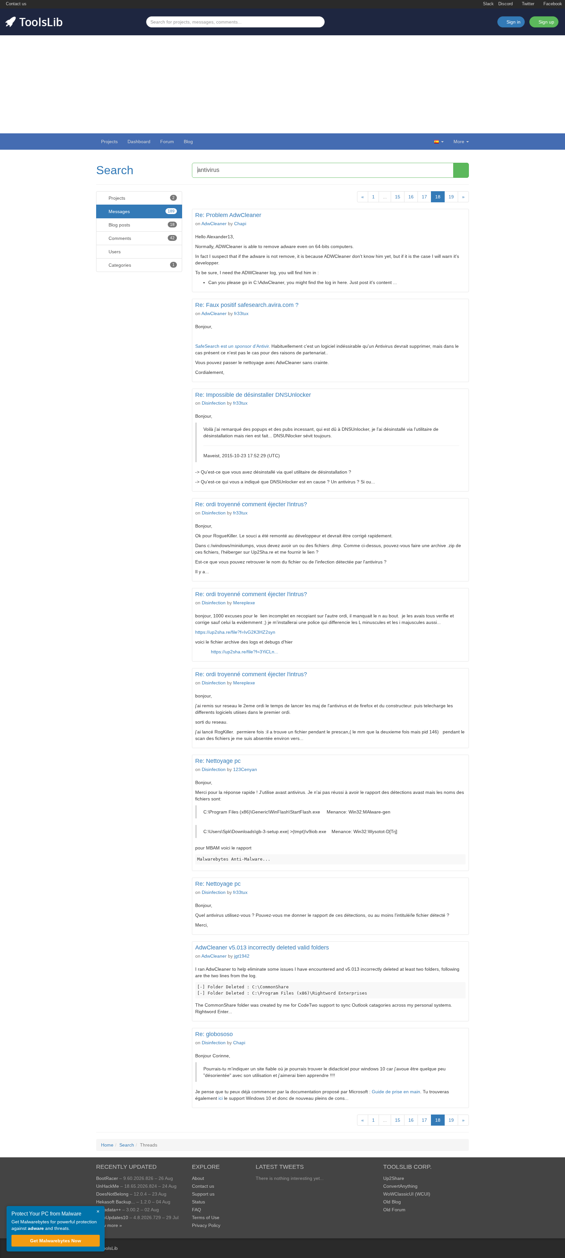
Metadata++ (108, 1209)
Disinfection (214, 403)
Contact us (15, 4)
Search (114, 170)
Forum (167, 141)
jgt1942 (241, 956)
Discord (505, 4)
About (198, 1178)
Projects (109, 141)
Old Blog (392, 1201)
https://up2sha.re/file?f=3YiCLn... (244, 651)
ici (220, 1098)
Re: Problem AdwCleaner (228, 215)
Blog (188, 141)
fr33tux (241, 313)
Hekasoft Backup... (115, 1201)
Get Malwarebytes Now (55, 1240)
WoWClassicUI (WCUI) (406, 1194)
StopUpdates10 (112, 1217)
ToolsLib (109, 1248)
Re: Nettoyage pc (218, 761)
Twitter (527, 4)
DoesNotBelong (112, 1194)
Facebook (552, 4)
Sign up (545, 22)
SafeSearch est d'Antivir (232, 346)
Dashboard (139, 141)
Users (114, 251)
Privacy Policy (206, 1225)
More (459, 141)
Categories (141, 265)
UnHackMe (107, 1186)
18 (437, 196)
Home (107, 1145)
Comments (141, 238)
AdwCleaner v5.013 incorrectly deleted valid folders (262, 947)
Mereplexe (244, 602)
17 (424, 196)
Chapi (240, 223)
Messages (141, 211)
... (385, 196)
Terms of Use (205, 1217)
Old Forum (394, 1209)
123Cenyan (245, 769)
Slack (488, 4)
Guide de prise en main (396, 1091)
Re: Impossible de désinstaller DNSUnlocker (253, 395)
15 (397, 196)
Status (198, 1201)
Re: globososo (214, 1034)
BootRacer (107, 1178)
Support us (203, 1194)
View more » (109, 1225)
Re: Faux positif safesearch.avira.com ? (247, 305)
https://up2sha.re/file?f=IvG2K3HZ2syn (235, 632)
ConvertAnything (400, 1186)
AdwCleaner (214, 223)
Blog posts (141, 224)
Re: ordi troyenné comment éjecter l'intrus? (251, 504)
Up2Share (393, 1178)
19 (451, 196)
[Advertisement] (282, 84)
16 (411, 196)
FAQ (196, 1209)
